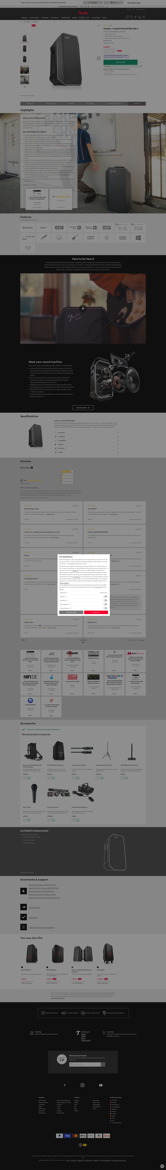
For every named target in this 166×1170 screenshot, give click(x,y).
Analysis (62, 596)
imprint (61, 589)
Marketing (63, 600)
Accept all (96, 612)
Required (62, 592)
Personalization (64, 604)
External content (64, 608)
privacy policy (98, 587)
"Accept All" (76, 576)
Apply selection (71, 612)
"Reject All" (75, 570)
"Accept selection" (64, 583)
